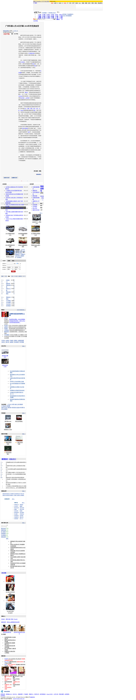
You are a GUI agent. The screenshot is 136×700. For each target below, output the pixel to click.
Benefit (15, 619)
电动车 (4, 406)
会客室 (6, 327)
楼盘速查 (4, 493)
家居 (77, 3)
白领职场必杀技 (12, 661)
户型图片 (15, 495)
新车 (35, 65)
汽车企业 (20, 96)
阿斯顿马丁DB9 (8, 429)
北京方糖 (16, 506)
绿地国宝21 (16, 504)
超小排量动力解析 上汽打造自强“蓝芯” (15, 472)
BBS (96, 3)
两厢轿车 (17, 254)
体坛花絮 (4, 572)
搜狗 (36, 3)
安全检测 (16, 342)
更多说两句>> (42, 198)
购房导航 (8, 495)
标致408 (8, 283)
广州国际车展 (31, 53)
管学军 (11, 381)
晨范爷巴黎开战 (7, 632)
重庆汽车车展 (36, 210)
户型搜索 (11, 493)
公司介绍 (56, 694)
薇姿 (12, 619)
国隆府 (15, 509)
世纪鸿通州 (22, 512)
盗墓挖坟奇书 (20, 661)
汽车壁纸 (35, 20)
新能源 (26, 128)
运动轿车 (19, 257)
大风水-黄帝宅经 (11, 664)
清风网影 (12, 387)
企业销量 (6, 338)
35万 (24, 251)
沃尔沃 (5, 407)
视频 (83, 3)
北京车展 (22, 97)
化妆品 (3, 619)
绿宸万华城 (22, 507)
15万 (19, 251)
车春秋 (6, 328)
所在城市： (4, 269)
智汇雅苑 (16, 513)
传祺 (29, 132)
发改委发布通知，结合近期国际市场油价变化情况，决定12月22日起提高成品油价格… (17, 321)
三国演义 (10, 666)
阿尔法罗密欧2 (19, 421)
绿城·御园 (16, 518)
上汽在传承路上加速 (19, 381)
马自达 (21, 110)
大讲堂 (6, 317)
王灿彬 (11, 392)
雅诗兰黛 (8, 619)
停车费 (21, 407)
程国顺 (11, 390)
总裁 (34, 110)
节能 (23, 128)
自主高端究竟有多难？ (19, 390)
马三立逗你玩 (11, 658)
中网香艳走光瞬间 (10, 583)
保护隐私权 (43, 694)
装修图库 (22, 495)
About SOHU (49, 694)
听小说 (6, 661)
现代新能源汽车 (14, 395)
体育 (55, 3)
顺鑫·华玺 (21, 517)
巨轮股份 (3, 533)
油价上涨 (17, 404)
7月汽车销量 (24, 336)
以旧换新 (5, 409)
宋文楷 (11, 371)
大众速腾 (8, 302)
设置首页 (3, 694)
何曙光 (11, 378)
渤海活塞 (3, 536)
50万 (16, 252)
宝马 (34, 108)
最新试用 (3, 622)
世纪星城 (21, 515)
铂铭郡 (21, 510)
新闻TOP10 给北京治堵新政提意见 (17, 327)
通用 (28, 108)
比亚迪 (18, 407)
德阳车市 (35, 190)
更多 (7, 538)
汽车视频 (21, 342)
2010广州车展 (19, 309)
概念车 (26, 92)
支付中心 (15, 694)
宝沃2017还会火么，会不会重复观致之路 (16, 487)
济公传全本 (18, 658)
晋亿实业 (3, 528)
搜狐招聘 (20, 694)
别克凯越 (8, 305)
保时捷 (9, 407)
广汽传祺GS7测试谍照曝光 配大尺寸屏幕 (16, 486)
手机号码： (4, 265)
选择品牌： (4, 267)
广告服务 (26, 694)
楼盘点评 (18, 493)
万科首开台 (22, 513)
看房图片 (11, 495)
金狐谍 (11, 342)
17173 (42, 1)
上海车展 (27, 97)
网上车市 (35, 208)
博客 (92, 3)
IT (67, 3)
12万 (16, 251)
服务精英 (6, 331)
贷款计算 (22, 493)
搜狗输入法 (9, 694)
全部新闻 (67, 694)
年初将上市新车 (10, 256)
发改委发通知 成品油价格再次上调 (17, 328)
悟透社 (15, 340)
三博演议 (6, 330)
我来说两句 (6, 30)
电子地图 (15, 493)
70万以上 (20, 252)
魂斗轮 (7, 342)
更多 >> (41, 213)
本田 (13, 404)
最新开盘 (8, 493)
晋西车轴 (3, 530)
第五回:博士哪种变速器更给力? (17, 330)
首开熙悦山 (16, 515)
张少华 (11, 383)
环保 (33, 63)
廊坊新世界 (16, 512)
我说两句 (100, 3)
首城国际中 (16, 517)
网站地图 (61, 694)
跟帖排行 (12, 459)
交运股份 (3, 535)
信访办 (3, 342)
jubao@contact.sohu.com (18, 698)
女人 (80, 3)
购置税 (58, 19)
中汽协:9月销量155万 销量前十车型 (18, 334)
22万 (21, 251)
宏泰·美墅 (16, 510)
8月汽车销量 (17, 336)
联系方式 (36, 694)
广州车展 (22, 62)
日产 (37, 108)
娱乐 (60, 3)
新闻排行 (5, 459)
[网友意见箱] (5, 693)
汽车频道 (44, 12)
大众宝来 (8, 304)
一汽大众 (9, 404)
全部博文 (3, 695)
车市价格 (35, 204)
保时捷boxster (8, 421)
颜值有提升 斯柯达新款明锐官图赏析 (15, 477)
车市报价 (35, 206)
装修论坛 (18, 495)
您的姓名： (4, 263)
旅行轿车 (17, 255)
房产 (73, 3)
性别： (15, 263)
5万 (22, 249)
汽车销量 (6, 334)
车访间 (6, 325)
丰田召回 (13, 407)
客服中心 (31, 694)
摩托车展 (35, 195)
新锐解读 (18, 664)
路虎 (2, 407)
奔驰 (31, 108)
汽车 (70, 3)
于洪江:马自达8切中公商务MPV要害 (17, 325)
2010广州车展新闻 (67, 15)
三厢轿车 (22, 254)
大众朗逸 (8, 300)
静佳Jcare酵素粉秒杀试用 (13, 622)
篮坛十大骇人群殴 (10, 602)
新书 (6, 664)
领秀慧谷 (21, 504)
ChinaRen (38, 1)
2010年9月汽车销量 (9, 336)
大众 (25, 108)
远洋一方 (21, 518)
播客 (86, 3)
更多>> (58, 12)
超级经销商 (21, 340)
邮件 (89, 3)
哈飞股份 (3, 531)
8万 (24, 249)
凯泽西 (8, 406)
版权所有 (32, 697)
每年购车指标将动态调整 (16, 399)
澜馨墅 (21, 506)
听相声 (6, 658)
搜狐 (34, 1)
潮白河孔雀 (16, 507)
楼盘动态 (4, 495)
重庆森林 (12, 374)
